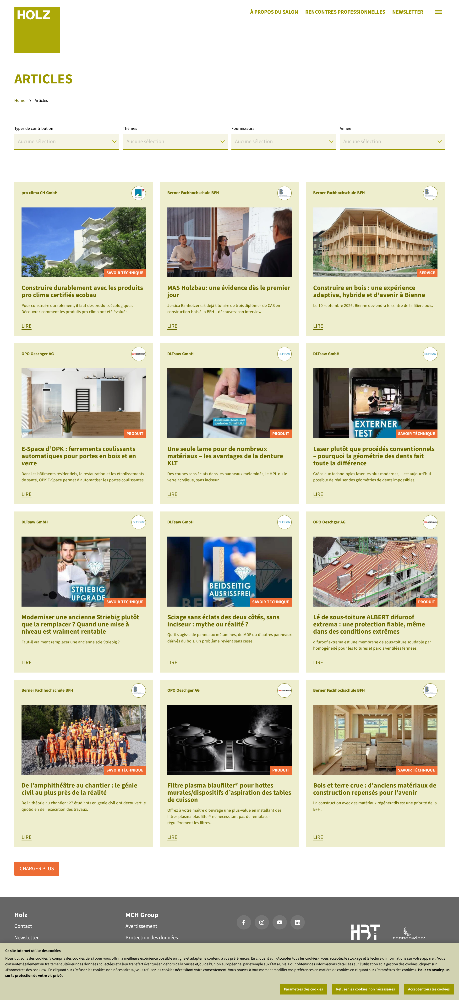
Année (345, 128)
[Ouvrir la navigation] (438, 12)
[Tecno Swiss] (409, 933)
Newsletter (407, 12)
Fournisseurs (242, 128)
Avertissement (141, 926)
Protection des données (152, 937)
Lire (27, 326)
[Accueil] (37, 30)
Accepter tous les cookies (429, 989)
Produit (134, 434)
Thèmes (130, 128)
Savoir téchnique (124, 273)
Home (19, 100)
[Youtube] (280, 922)
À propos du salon (274, 12)
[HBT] (366, 933)
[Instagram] (262, 922)
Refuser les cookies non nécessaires (365, 989)
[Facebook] (244, 922)
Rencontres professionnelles (345, 12)
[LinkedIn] (297, 922)
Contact (23, 926)
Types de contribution (33, 128)
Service (427, 273)
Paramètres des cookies (303, 989)
